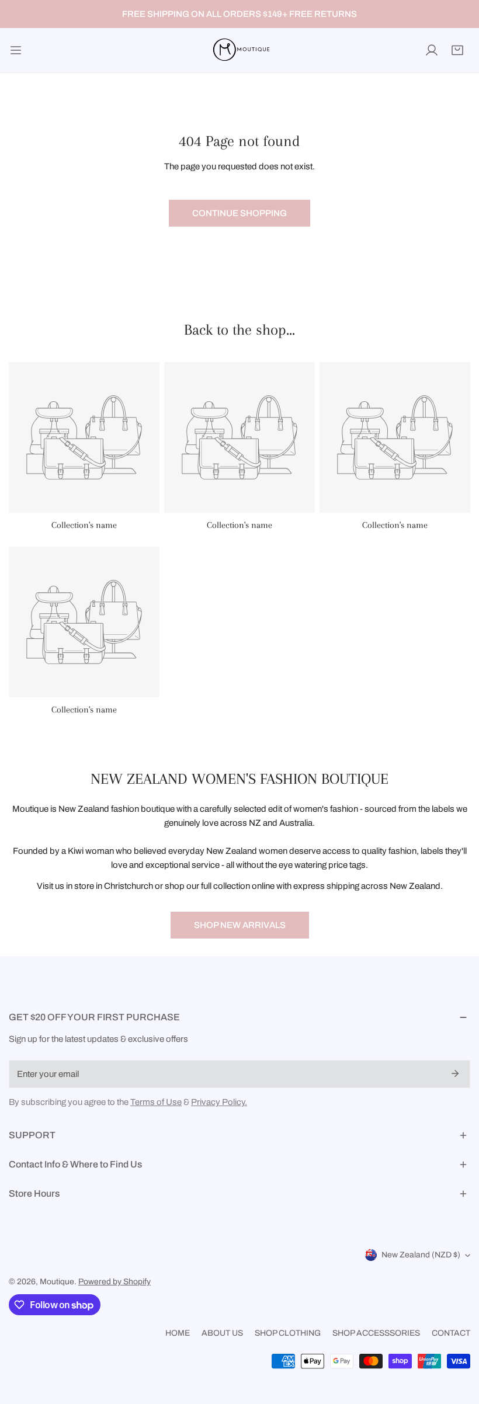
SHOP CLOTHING (288, 1333)
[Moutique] (239, 50)
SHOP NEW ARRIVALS (240, 925)
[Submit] (455, 1073)
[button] (457, 50)
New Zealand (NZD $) (420, 1254)
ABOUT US (222, 1333)
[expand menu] (16, 50)
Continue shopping (239, 213)
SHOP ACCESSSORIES (376, 1333)
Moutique (57, 1281)
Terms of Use (156, 1102)
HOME (177, 1333)
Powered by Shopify (114, 1281)
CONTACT (451, 1333)
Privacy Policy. (219, 1102)
